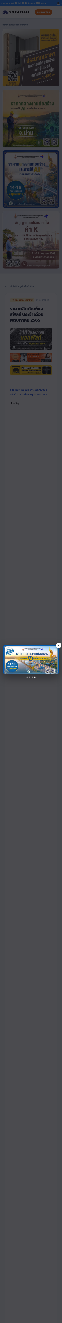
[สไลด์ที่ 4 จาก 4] (35, 677)
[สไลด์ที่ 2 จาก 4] (29, 677)
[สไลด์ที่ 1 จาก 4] (27, 677)
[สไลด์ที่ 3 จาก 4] (32, 677)
